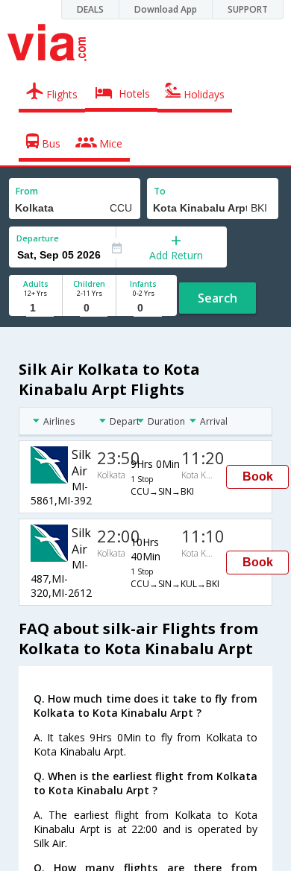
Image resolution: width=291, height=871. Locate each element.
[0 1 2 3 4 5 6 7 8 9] (89, 308)
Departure (37, 238)
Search (217, 298)
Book (257, 476)
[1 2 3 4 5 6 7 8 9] (35, 308)
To (160, 191)
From (27, 191)
